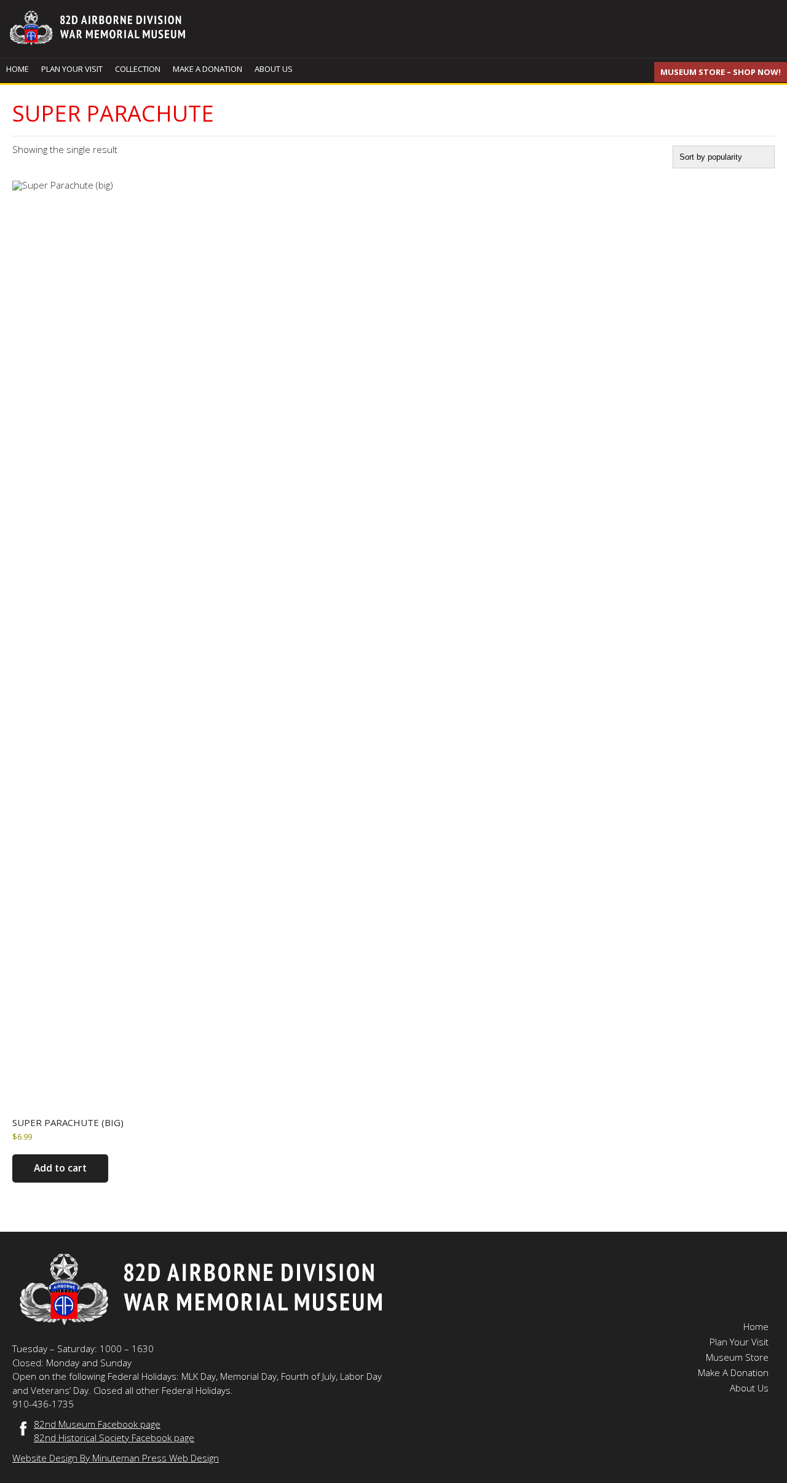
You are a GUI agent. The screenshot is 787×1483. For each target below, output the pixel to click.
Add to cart (60, 1168)
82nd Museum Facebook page (97, 1424)
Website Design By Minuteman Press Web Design (115, 1458)
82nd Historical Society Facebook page (114, 1437)
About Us (274, 68)
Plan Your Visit (72, 68)
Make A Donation (207, 68)
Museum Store (737, 1357)
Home (17, 68)
